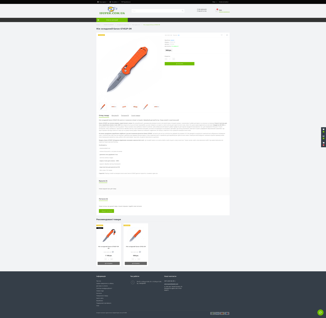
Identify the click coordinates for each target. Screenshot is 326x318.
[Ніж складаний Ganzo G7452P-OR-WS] (108, 235)
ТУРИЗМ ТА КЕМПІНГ (109, 24)
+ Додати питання (106, 211)
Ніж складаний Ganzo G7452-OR (136, 246)
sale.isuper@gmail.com (171, 284)
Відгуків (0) (115, 115)
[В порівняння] (118, 228)
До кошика (179, 63)
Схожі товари (135, 115)
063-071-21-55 (202, 11)
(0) (178, 35)
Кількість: (167, 56)
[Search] (182, 11)
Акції (97, 305)
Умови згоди (100, 291)
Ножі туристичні (136, 24)
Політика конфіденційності (104, 288)
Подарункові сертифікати (103, 303)
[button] (323, 144)
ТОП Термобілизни (126, 2)
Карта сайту (99, 298)
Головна (98, 24)
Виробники (99, 300)
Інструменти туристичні (123, 24)
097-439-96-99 (202, 9)
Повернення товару (102, 296)
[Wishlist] (221, 35)
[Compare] (227, 35)
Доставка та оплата (102, 286)
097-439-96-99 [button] (169, 281)
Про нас (98, 281)
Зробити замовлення (224, 12)
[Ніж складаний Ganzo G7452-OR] (135, 235)
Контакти (99, 293)
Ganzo (172, 40)
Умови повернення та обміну (105, 283)
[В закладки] (118, 226)
